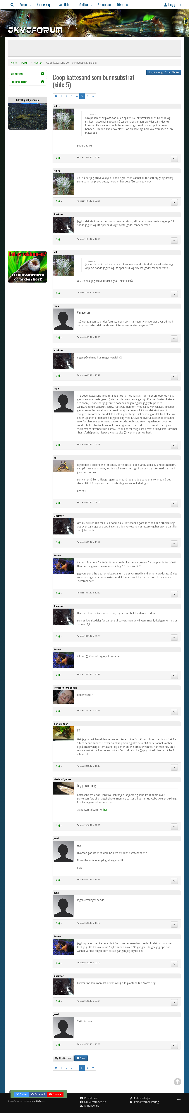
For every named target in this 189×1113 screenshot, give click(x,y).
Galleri (84, 4)
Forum (25, 4)
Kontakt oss (91, 1098)
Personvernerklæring (146, 1102)
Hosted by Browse (38, 1101)
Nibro (57, 106)
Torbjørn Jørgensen (65, 687)
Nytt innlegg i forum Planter (164, 72)
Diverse (123, 4)
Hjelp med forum (19, 81)
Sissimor (59, 214)
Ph (78, 729)
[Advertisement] (27, 190)
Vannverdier (84, 312)
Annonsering (91, 1105)
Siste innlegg (17, 73)
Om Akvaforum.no (94, 1102)
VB (55, 457)
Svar (82, 1058)
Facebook (40, 1094)
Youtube (57, 1094)
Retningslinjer (141, 1098)
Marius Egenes (62, 779)
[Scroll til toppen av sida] (177, 1081)
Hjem (14, 62)
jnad (56, 838)
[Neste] (93, 96)
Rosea (57, 555)
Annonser (104, 4)
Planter (37, 62)
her (105, 809)
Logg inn (174, 4)
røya (56, 306)
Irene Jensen (61, 723)
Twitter (23, 1094)
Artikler (65, 4)
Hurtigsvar (64, 1058)
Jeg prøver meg (86, 785)
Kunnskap (44, 4)
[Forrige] (56, 96)
